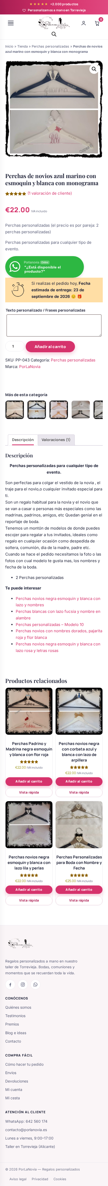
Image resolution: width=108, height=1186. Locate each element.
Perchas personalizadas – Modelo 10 (50, 624)
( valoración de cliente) (50, 193)
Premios (12, 1024)
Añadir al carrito (50, 346)
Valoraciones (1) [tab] (56, 439)
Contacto (13, 1041)
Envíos (10, 1072)
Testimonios (15, 1015)
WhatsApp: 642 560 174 (26, 1121)
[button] (94, 69)
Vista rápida (29, 792)
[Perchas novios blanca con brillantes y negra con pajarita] (14, 409)
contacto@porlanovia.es (26, 1129)
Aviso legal (17, 1179)
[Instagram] (23, 985)
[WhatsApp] (35, 985)
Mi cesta (12, 1098)
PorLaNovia (29, 366)
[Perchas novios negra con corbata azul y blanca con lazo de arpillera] (36, 409)
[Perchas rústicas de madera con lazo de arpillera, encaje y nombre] (58, 409)
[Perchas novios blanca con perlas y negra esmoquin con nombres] (80, 409)
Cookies (59, 1179)
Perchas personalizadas (50, 46)
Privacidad (40, 1179)
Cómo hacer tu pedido (24, 1064)
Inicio (9, 46)
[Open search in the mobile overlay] (54, 34)
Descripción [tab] (23, 439)
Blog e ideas (15, 1032)
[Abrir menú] (10, 23)
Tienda (22, 46)
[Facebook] (10, 985)
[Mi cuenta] (83, 23)
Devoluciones (16, 1081)
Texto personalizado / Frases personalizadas (45, 310)
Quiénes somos (18, 1007)
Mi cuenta (13, 1089)
